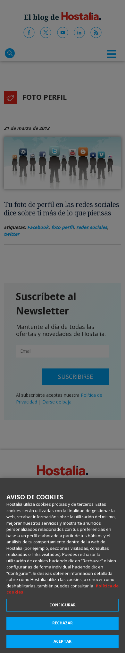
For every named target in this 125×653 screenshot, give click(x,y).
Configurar (62, 605)
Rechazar (62, 623)
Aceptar (62, 641)
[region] (62, 565)
